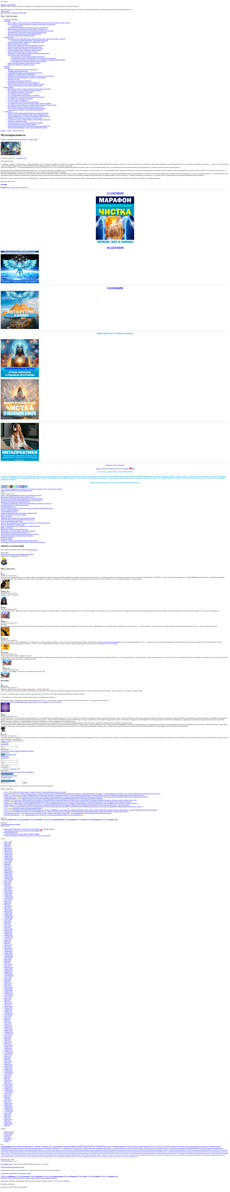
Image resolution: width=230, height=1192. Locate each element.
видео (152, 1146)
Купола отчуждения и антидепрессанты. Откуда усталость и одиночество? (27, 835)
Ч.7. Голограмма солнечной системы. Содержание (23, 102)
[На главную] (5, 11)
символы (136, 1155)
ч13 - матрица (180, 1153)
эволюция (28, 1148)
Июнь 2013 (7, 1096)
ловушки (58, 1155)
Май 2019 (7, 982)
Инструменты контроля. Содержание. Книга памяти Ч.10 (25, 106)
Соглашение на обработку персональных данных (16, 1173)
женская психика (207, 1150)
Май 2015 (7, 1059)
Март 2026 (7, 849)
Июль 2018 (7, 998)
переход (22, 1148)
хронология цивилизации (148, 1153)
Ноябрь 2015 (8, 1050)
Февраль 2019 (8, 987)
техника (55, 1156)
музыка (97, 1156)
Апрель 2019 (8, 983)
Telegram (98, 468)
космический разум (114, 1151)
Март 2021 (7, 946)
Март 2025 (7, 869)
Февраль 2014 (8, 1083)
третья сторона (190, 1151)
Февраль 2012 (8, 1122)
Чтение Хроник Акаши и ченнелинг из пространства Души (26, 42)
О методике (8, 111)
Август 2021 (8, 938)
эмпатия (154, 1155)
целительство (167, 1155)
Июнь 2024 (7, 883)
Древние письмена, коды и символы (62, 798)
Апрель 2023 (8, 906)
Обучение (7, 21)
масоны (98, 1155)
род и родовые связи (160, 1148)
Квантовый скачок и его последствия (28, 808)
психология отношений (104, 1153)
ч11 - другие (115, 1148)
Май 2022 (7, 924)
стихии (23, 1156)
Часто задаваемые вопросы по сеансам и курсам (22, 52)
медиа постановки (26, 1153)
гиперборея (93, 1156)
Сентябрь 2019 (8, 975)
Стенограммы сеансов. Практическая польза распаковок (29, 61)
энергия (147, 1150)
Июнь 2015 (7, 1058)
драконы (96, 1151)
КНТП (104, 1156)
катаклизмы (104, 1155)
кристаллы (107, 1148)
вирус (106, 1156)
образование (17, 1155)
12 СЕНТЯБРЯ (115, 193)
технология (91, 1153)
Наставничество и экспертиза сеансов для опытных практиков (27, 32)
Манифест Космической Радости (18, 71)
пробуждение (181, 1150)
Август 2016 (8, 1035)
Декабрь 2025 (8, 854)
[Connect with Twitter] (17, 554)
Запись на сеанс (9, 37)
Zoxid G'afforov (9, 805)
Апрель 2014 (8, 1080)
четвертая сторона (85, 1155)
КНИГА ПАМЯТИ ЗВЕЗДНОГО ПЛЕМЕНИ (86, 1146)
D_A (5, 792)
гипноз (141, 1148)
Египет (101, 1151)
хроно (180, 1155)
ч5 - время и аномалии (161, 1153)
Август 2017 (8, 1016)
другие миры (90, 1151)
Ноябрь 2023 (8, 895)
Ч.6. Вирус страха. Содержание (17, 100)
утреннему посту (21, 158)
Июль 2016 (7, 1037)
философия (158, 1150)
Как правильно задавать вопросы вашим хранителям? (28, 56)
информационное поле (87, 1156)
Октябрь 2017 (8, 1012)
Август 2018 (8, 996)
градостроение (5, 1151)
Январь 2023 (8, 911)
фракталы (220, 1153)
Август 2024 (8, 880)
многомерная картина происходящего (126, 1150)
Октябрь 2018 (8, 993)
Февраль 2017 (8, 1025)
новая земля (131, 1155)
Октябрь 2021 (8, 935)
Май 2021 (7, 943)
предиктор (141, 1150)
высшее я (58, 1150)
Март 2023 (7, 908)
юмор (209, 1153)
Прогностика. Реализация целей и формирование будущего (26, 45)
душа (137, 1148)
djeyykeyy (7, 811)
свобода (111, 1155)
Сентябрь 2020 (8, 956)
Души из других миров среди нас (68, 813)
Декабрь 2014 (8, 1067)
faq (187, 1150)
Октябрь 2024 (8, 877)
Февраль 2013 (8, 1103)
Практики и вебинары (11, 19)
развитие (50, 1153)
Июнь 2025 (7, 864)
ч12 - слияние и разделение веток (70, 1148)
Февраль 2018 (8, 1006)
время (149, 1151)
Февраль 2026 (8, 851)
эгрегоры (3, 1150)
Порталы (152, 1150)
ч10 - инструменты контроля (59, 1146)
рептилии (122, 1151)
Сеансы (115, 465)
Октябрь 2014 (8, 1071)
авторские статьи (124, 1148)
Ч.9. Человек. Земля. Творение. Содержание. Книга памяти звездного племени (32, 105)
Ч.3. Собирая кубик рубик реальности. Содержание (24, 95)
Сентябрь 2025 (8, 859)
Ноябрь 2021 (8, 933)
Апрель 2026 (8, 848)
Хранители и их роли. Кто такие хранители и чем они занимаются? (28, 53)
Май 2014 (7, 1079)
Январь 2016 (8, 1046)
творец (187, 1146)
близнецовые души (24, 1155)
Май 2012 (7, 1117)
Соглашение (5, 767)
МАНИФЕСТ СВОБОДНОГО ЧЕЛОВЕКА (21, 74)
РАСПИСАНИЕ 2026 (10, 832)
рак (101, 1155)
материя (64, 1156)
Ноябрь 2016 (8, 1030)
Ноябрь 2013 (8, 1088)
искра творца (55, 1151)
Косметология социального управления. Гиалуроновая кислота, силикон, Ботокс (29, 829)
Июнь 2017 (7, 1019)
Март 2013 (7, 1101)
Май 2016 (7, 1040)
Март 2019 (7, 985)
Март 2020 (7, 966)
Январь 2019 (8, 988)
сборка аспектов (149, 1148)
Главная (3, 1178)
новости (62, 1151)
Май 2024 (7, 885)
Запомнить (6, 753)
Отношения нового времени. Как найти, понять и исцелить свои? (28, 27)
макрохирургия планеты (200, 1151)
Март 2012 (7, 1121)
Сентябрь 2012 (8, 1111)
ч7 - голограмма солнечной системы (175, 1151)
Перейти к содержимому (8, 4)
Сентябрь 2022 (8, 917)
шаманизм (68, 1155)
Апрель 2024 (8, 887)
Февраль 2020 (8, 967)
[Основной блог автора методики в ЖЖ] (13, 13)
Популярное (8, 1138)
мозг (128, 1155)
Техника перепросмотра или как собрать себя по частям (25, 85)
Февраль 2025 (8, 870)
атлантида (7, 1153)
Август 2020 (8, 958)
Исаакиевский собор (134, 1156)
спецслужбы (27, 1151)
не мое (209, 1151)
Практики (109, 465)
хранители (55, 1148)
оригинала (14, 556)
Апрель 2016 (8, 1041)
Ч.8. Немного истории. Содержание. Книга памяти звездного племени (29, 103)
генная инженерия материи (216, 1155)
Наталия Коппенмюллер (11, 813)
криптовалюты (51, 1156)
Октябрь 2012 (8, 1109)
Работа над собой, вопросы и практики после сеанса (24, 63)
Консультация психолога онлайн (18, 43)
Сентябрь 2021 (8, 937)
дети (222, 1148)
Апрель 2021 (8, 945)
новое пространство (69, 1151)
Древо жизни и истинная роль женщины (72, 801)
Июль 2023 (7, 901)
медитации (63, 1155)
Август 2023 (8, 899)
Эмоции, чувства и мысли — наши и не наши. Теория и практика (39, 792)
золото (42, 1156)
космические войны (109, 1150)
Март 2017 (7, 1024)
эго (126, 1151)
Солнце (117, 1153)
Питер (96, 1153)
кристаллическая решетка (134, 1151)
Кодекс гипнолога (17, 26)
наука (85, 1151)
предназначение (98, 1148)
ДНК (189, 1150)
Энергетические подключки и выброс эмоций (22, 124)
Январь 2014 (8, 1085)
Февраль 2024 (8, 890)
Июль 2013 (7, 1095)
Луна (108, 1155)
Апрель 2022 (8, 925)
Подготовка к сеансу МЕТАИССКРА (19, 55)
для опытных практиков (125, 1156)
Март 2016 (7, 1043)
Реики (12, 1156)
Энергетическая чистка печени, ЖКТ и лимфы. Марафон (21, 834)
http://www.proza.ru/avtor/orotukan (109, 642)
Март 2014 (7, 1082)
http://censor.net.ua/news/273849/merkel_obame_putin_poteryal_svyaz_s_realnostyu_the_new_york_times (31, 702)
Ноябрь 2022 (8, 914)
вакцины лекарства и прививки (145, 1155)
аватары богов (185, 1148)
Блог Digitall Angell (6, 1164)
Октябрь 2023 (8, 896)
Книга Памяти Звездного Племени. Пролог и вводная (24, 90)
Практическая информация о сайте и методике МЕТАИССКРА (27, 127)
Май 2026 (7, 846)
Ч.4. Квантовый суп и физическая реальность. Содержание (26, 97)
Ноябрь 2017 (8, 1011)
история (140, 1146)
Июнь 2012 (7, 1116)
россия (2, 1155)
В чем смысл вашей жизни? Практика (19, 81)
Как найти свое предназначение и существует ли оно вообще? (27, 77)
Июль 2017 (7, 1017)
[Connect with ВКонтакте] (24, 554)
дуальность (215, 1150)
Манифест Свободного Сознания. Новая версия (22, 69)
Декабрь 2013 (8, 1087)
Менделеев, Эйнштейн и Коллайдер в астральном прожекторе (74, 805)
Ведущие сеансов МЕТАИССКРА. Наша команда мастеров (30, 40)
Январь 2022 (8, 930)
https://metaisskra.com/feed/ (12, 824)
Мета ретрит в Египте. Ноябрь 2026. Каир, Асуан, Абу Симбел (77, 803)
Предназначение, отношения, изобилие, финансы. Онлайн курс (27, 29)
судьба (177, 1155)
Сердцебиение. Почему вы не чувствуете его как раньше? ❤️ (23, 830)
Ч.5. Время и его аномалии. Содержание (20, 98)
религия (175, 1150)
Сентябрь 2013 (8, 1092)
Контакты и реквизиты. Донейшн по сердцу (21, 35)
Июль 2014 (7, 1075)
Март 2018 (7, 1004)
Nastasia (6, 800)
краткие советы (41, 1155)
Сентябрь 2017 (8, 1014)
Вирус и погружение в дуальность (17, 187)
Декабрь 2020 (8, 951)
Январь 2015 (8, 1066)
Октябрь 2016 (8, 1032)
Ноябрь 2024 (8, 875)
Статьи (8, 139)
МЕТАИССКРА (195, 1148)
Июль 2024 (7, 882)
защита (206, 1153)
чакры (40, 1153)
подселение (194, 1150)
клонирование (198, 1155)
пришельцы (144, 1151)
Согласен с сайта (11, 769)
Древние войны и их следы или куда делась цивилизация (54, 815)
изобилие (73, 1153)
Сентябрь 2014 (8, 1072)
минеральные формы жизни (16, 1151)
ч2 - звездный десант (49, 1150)
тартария (94, 1155)
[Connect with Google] (11, 554)
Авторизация (5, 756)
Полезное (7, 68)
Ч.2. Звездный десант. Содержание (18, 93)
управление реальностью (198, 1153)
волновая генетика (190, 1155)
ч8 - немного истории (173, 1148)
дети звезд (107, 1146)
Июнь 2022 (7, 922)
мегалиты (16, 1150)
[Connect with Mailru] (31, 554)
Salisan (6, 795)
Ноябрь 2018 (8, 991)
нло (70, 1153)
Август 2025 (8, 861)
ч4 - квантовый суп (124, 1153)
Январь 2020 (8, 969)
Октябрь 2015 (8, 1051)
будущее (55, 1153)
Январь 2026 (8, 853)
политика (217, 1151)
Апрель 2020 (8, 964)
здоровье (85, 1148)
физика (40, 1151)
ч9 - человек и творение (35, 489)
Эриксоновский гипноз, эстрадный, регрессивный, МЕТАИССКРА (29, 116)
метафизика (216, 1148)
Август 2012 (8, 1112)
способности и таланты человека (166, 1146)
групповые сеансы (111, 1156)
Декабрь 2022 (8, 912)
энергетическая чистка (9, 1155)
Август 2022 (8, 919)
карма (90, 1148)
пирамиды (112, 1153)
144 (99, 1156)
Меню (3, 16)
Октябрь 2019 (8, 974)
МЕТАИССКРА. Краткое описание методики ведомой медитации (28, 113)
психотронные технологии (87, 1150)
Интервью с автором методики (17, 121)
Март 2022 (7, 927)
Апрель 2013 (8, 1100)
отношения (225, 1153)
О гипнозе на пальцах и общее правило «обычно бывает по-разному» (29, 119)
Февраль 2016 (8, 1045)
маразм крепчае (214, 1153)
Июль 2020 (7, 959)
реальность (23, 489)
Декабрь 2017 (8, 1009)
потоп (90, 1155)
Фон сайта (17, 1187)
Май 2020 (7, 962)
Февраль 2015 (8, 1064)
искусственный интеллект (34, 1156)
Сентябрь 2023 (8, 898)
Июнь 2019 (7, 980)
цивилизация (23, 1150)
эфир (224, 1155)
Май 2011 (7, 1125)
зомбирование (161, 1151)
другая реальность (160, 1155)
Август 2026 (8, 841)
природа (81, 1151)
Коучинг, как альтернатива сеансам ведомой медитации (25, 47)
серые (35, 1151)
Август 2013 (8, 1093)
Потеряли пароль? (10, 754)
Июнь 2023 (7, 903)
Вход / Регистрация (11, 16)
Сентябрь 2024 (8, 879)
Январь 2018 (8, 1008)
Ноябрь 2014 (8, 1069)
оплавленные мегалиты (51, 1155)
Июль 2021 (7, 940)
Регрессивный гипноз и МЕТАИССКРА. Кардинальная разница (27, 114)
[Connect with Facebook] (4, 554)
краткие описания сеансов (34, 1150)
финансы (105, 1151)
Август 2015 (8, 1054)
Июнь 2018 (7, 1000)
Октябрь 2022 (8, 916)
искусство (45, 1153)
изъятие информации (75, 1155)
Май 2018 (7, 1001)
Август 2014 (8, 1074)
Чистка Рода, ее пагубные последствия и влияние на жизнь (26, 84)
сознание (146, 1146)
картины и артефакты (208, 1146)
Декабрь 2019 (8, 970)
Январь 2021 (8, 950)
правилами (13, 769)
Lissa (5, 801)
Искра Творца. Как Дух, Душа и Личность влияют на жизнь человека (29, 89)
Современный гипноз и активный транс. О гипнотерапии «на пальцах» (34, 58)
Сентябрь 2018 (8, 995)
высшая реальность (33, 1155)
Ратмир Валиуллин (10, 797)
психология (15, 1148)
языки (213, 1151)
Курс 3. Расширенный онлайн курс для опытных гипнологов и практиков (30, 31)
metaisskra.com (5, 1159)
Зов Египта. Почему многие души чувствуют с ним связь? (85, 797)
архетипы (19, 1156)
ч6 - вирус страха (167, 1150)
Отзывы (6, 66)
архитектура (99, 1150)
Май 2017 (7, 1021)
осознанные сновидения (136, 1153)
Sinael (6, 806)
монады (15, 1156)
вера (101, 1156)
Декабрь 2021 (8, 932)
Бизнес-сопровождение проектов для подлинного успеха (25, 48)
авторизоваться (32, 549)
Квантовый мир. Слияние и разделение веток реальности (25, 110)
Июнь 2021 (7, 941)
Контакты (54, 1178)
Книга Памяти (8, 87)
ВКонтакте (113, 468)
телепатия (60, 1156)
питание (191, 1153)
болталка (78, 1153)
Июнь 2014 (7, 1077)
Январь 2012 (8, 1124)
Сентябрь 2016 (8, 1033)
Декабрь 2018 (8, 990)
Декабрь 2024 (8, 874)
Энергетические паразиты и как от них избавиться (23, 82)
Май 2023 (7, 904)
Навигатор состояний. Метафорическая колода (79, 795)
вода (115, 1155)
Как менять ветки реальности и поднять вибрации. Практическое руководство (78, 806)
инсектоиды (120, 1155)
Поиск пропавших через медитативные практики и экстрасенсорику (29, 126)
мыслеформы (84, 1153)
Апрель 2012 (8, 1119)
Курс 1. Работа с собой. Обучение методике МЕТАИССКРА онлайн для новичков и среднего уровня (39, 22)
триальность (3, 1156)
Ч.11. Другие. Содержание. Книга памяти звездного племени (26, 108)
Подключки (48, 1148)
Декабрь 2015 (8, 1048)
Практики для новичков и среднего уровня (74, 1156)
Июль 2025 (7, 862)
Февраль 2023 (8, 909)
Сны (32, 1151)
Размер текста (5, 1187)
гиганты (27, 1156)
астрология (173, 1155)
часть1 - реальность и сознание (52, 489)
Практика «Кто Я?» (14, 79)
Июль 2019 (7, 979)
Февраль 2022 (8, 929)
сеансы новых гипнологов (21, 1146)
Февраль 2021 (8, 948)
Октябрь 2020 (8, 954)
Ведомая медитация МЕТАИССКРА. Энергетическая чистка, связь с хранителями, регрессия (36, 39)
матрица (6, 489)
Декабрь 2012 (8, 1106)
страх (77, 1151)
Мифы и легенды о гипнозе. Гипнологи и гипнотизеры (25, 118)
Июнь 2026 (7, 845)
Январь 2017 (8, 1027)
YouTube (126, 468)
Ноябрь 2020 (8, 953)
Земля (133, 1148)
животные (60, 1153)
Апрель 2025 (8, 867)
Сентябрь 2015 (8, 1053)
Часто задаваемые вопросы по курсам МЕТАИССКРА (24, 34)
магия (219, 1146)
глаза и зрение (117, 1156)
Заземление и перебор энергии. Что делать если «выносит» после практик (31, 76)
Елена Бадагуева (9, 793)
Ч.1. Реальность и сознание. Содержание (20, 92)
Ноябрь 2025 (8, 856)
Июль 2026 (7, 843)
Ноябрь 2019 (8, 972)
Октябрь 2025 (8, 858)
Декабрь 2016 (8, 1029)
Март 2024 (7, 888)
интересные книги (47, 1151)
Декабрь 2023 (8, 893)
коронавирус (45, 1156)
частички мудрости (172, 1153)
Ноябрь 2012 (8, 1108)
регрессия (40, 1148)
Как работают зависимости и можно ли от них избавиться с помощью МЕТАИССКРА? (38, 60)
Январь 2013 (8, 1104)
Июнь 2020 (7, 961)
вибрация (184, 1155)
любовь (200, 1150)
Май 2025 (7, 866)
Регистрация (4, 744)
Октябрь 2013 (8, 1090)
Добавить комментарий (16, 490)
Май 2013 (7, 1098)
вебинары (8, 1156)
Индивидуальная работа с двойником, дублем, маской (24, 50)
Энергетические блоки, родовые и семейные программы (25, 123)
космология (66, 1153)
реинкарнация (6, 1148)
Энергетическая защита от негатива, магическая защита (25, 73)
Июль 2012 (7, 1114)
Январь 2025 (8, 872)
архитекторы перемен (16, 1153)
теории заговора (222, 1150)
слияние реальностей (206, 1148)
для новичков (6, 1146)
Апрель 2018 (8, 1003)
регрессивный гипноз (205, 1155)
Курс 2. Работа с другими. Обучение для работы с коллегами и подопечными (31, 24)
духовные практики (119, 1146)
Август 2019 (8, 977)
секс (117, 1155)
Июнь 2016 (7, 1038)
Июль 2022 (7, 920)
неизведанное (35, 1153)
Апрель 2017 (8, 1022)
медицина (10, 1150)
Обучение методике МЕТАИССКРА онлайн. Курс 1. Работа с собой (85, 810)
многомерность (15, 489)
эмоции (186, 1153)
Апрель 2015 (8, 1061)
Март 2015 (7, 1062)
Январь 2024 (8, 891)
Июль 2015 (7, 1056)
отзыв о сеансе (131, 1146)
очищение (181, 1146)
